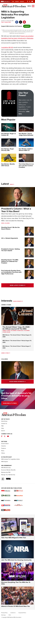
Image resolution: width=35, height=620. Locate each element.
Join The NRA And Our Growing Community (16, 560)
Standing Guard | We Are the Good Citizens (10, 228)
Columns (7, 223)
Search (3, 431)
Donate (22, 1)
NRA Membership (6, 467)
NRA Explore (4, 461)
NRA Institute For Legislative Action (10, 459)
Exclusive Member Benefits (8, 470)
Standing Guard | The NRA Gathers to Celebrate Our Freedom (9, 261)
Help (2, 428)
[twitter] (20, 21)
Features (3, 448)
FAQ (2, 426)
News (2, 223)
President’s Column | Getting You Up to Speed (10, 250)
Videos (3, 453)
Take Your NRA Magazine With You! (13, 538)
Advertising (4, 421)
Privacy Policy (4, 612)
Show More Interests (21, 381)
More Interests (17, 301)
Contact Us (4, 423)
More (11, 184)
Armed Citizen (6, 305)
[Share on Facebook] (17, 21)
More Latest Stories (22, 285)
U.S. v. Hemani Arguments (9, 238)
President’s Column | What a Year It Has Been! (16, 210)
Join (13, 1)
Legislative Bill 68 (7, 47)
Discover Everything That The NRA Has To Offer (15, 583)
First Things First (6, 22)
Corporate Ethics (22, 612)
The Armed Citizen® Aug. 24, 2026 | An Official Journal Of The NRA (16, 328)
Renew (17, 1)
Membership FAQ (5, 472)
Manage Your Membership (8, 475)
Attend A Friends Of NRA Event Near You (15, 606)
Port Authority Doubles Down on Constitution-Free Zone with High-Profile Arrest (11, 272)
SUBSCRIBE (10, 403)
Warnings (3, 615)
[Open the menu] (33, 6)
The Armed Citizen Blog (17, 330)
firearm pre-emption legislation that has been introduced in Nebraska (17, 37)
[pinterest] (24, 21)
